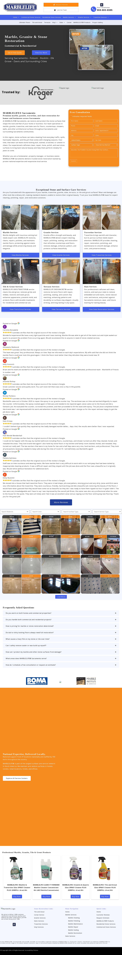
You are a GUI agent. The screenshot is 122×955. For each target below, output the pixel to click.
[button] (61, 613)
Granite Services (83, 17)
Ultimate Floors (24, 22)
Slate (61, 22)
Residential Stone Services (51, 17)
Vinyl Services (39, 927)
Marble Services (68, 17)
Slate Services (39, 921)
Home (15, 17)
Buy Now (17, 896)
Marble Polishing (74, 921)
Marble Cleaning (74, 918)
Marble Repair (73, 927)
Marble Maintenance (75, 924)
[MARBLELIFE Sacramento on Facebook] (101, 4)
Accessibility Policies (31, 950)
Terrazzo (47, 22)
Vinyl (54, 22)
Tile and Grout (37, 22)
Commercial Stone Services (31, 17)
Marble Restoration (75, 933)
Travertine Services (100, 17)
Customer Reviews (103, 915)
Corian (69, 22)
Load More (61, 597)
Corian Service (39, 915)
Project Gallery (97, 22)
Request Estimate (103, 918)
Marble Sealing (73, 930)
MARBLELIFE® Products (81, 22)
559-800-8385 (105, 10)
